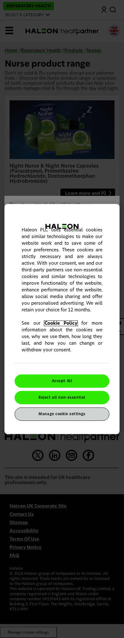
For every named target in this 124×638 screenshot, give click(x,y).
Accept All (62, 381)
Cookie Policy (61, 323)
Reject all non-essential (62, 397)
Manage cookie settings (62, 413)
